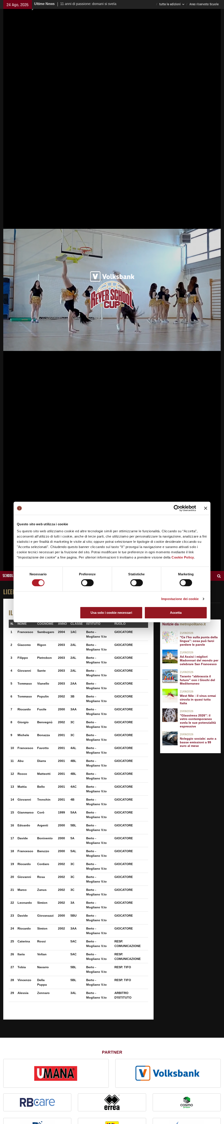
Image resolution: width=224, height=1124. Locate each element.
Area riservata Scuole (204, 4)
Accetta (176, 612)
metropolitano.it (193, 624)
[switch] (87, 582)
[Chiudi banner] (205, 508)
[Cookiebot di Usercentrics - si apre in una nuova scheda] (177, 508)
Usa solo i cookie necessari (111, 612)
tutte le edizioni (170, 4)
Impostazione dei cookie (180, 599)
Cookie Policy (183, 557)
